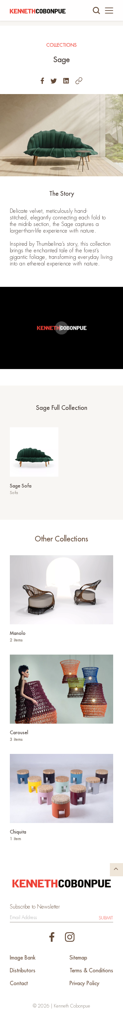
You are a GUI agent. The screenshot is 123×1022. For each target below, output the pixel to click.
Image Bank (22, 957)
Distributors (22, 970)
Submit (106, 918)
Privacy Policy (84, 983)
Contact (19, 983)
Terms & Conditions (91, 970)
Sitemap (78, 957)
